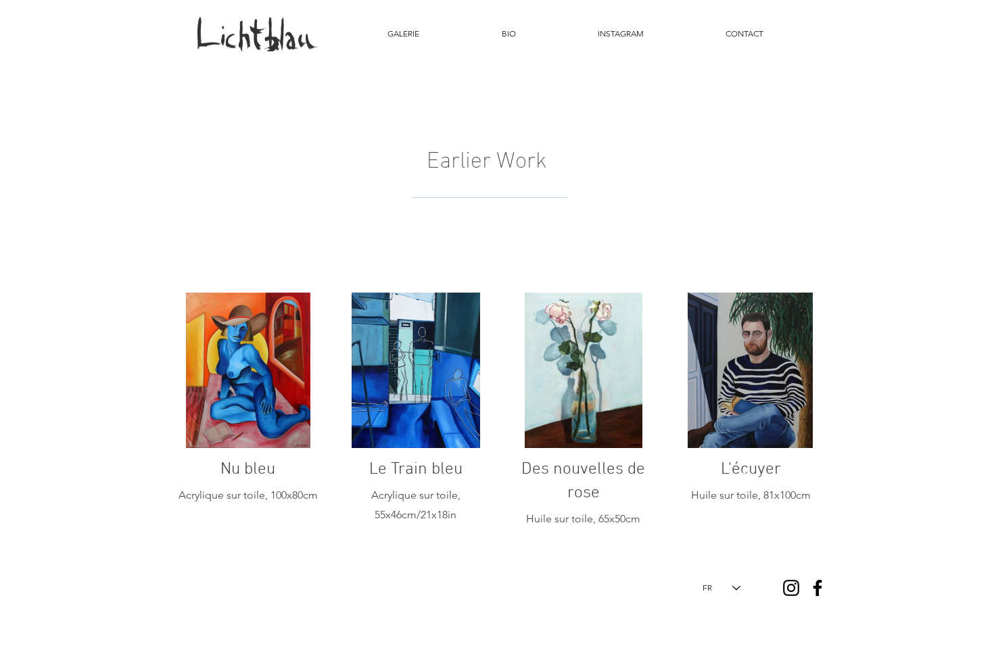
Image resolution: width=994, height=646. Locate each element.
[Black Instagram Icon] (791, 588)
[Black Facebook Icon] (817, 588)
